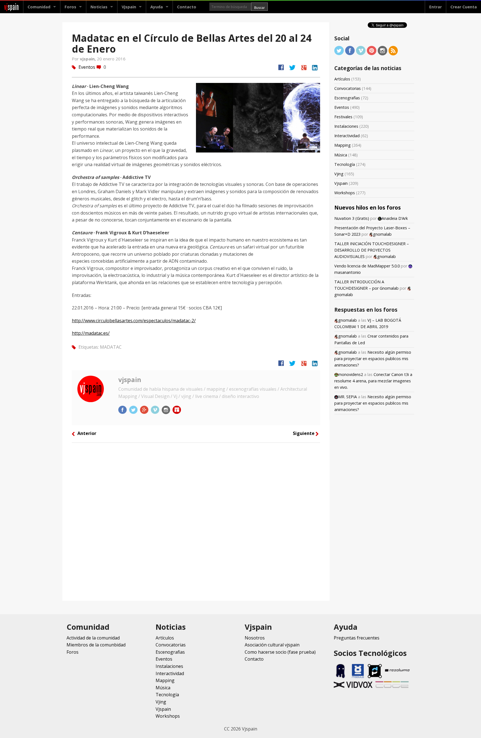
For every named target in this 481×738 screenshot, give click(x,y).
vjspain (129, 379)
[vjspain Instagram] (166, 409)
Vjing (338, 173)
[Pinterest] (371, 50)
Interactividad (347, 135)
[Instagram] (382, 50)
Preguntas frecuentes (356, 638)
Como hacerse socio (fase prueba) (280, 652)
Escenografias (347, 97)
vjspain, (88, 59)
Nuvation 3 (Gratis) (351, 218)
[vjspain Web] (177, 409)
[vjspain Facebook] (123, 409)
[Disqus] (196, 521)
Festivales (343, 116)
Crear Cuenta (463, 6)
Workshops (344, 192)
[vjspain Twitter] (134, 409)
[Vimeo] (360, 50)
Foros (70, 6)
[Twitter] (339, 50)
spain (11, 6)
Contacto (186, 6)
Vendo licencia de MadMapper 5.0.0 (367, 266)
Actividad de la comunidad (93, 638)
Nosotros (255, 638)
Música (340, 155)
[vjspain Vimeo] (155, 409)
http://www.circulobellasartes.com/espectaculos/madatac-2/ (134, 321)
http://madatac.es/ (91, 333)
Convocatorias (347, 88)
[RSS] (393, 50)
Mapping (342, 145)
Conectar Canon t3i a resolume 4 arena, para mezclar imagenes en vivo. (373, 381)
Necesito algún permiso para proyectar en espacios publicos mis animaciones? (372, 359)
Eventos (86, 67)
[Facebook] (350, 50)
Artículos (342, 79)
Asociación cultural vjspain (272, 645)
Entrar (435, 6)
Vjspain (341, 183)
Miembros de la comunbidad (96, 645)
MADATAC (111, 347)
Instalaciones (346, 126)
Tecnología (344, 164)
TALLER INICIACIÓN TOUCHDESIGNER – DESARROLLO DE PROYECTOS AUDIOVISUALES (371, 250)
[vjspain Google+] (144, 409)
